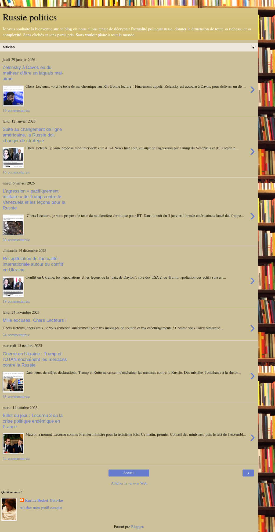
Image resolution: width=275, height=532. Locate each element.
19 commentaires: (16, 110)
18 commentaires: (16, 301)
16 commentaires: (16, 172)
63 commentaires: (16, 396)
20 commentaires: (16, 239)
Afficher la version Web (129, 483)
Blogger (137, 526)
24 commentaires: (16, 334)
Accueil (129, 473)
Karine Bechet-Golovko (44, 500)
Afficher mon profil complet (41, 507)
